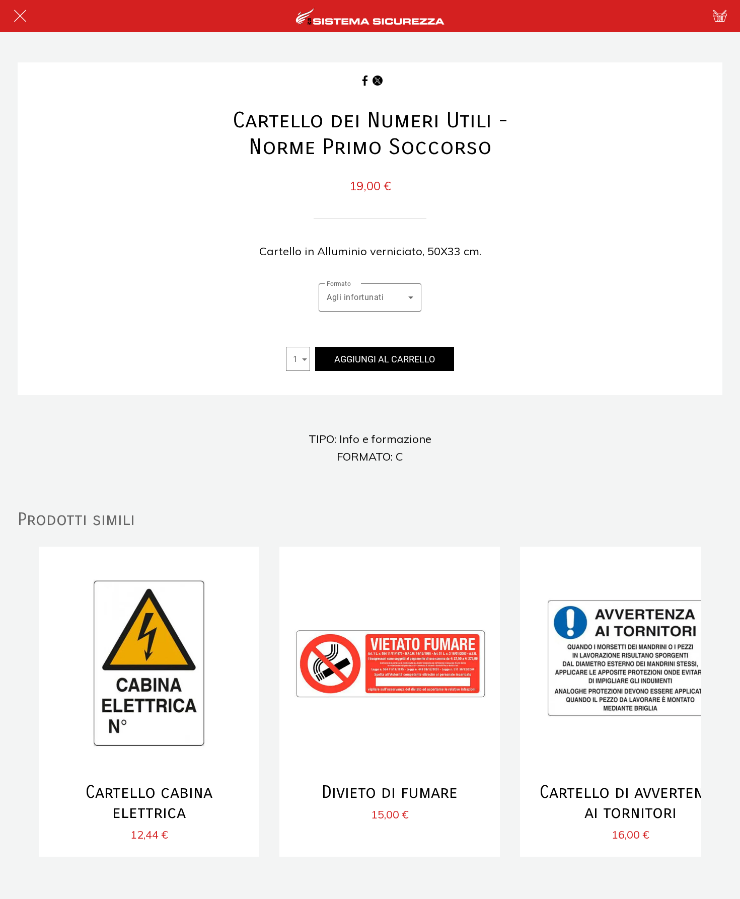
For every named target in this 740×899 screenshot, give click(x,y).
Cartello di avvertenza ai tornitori (630, 802)
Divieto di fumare (390, 792)
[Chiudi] (20, 16)
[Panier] (720, 16)
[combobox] (370, 297)
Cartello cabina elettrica (149, 802)
